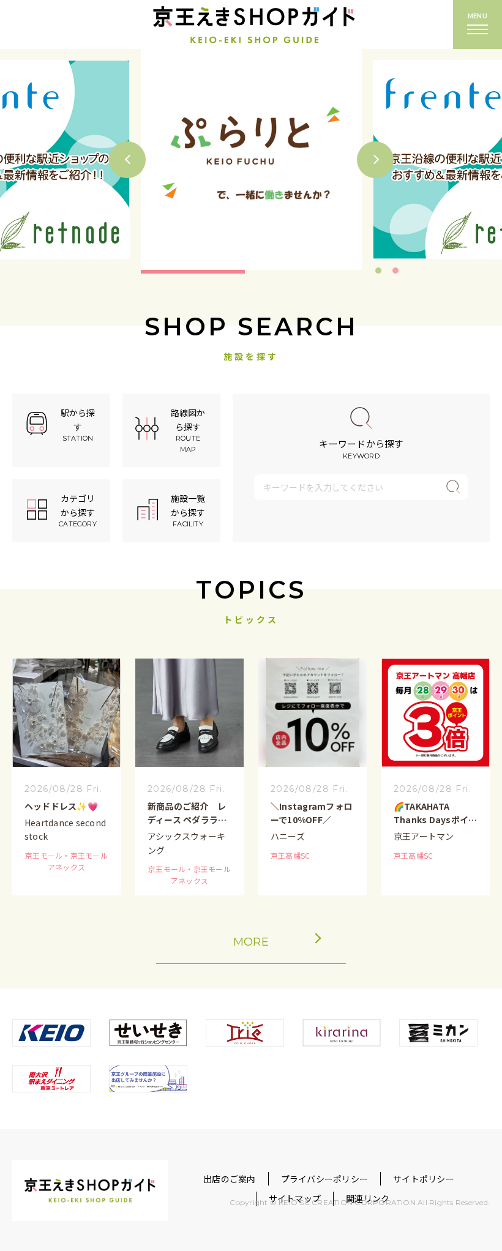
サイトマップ (295, 1198)
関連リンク (367, 1198)
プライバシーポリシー (324, 1179)
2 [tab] (395, 270)
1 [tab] (378, 270)
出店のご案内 (229, 1179)
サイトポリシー (423, 1179)
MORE (251, 942)
